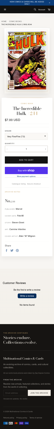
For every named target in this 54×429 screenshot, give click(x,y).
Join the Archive (39, 393)
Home (4, 21)
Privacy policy (21, 417)
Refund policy (8, 417)
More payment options (26, 176)
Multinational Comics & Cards (23, 358)
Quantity (9, 143)
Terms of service (35, 417)
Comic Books (15, 21)
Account (41, 9)
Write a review (27, 295)
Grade (8, 131)
